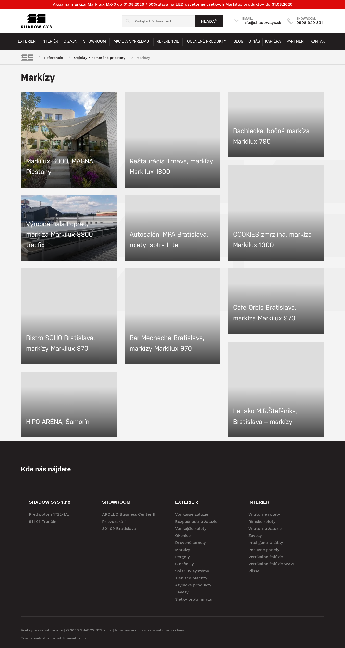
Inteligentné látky (265, 542)
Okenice (183, 535)
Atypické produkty (193, 585)
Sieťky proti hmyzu (193, 599)
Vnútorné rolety (264, 514)
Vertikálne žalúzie (265, 556)
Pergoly (182, 556)
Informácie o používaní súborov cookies (149, 630)
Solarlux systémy (192, 570)
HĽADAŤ (209, 21)
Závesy (182, 592)
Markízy (182, 549)
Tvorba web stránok (38, 638)
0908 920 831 (309, 21)
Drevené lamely (190, 542)
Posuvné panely (263, 549)
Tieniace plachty (191, 578)
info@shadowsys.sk (261, 21)
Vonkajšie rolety (191, 528)
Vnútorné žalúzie (265, 528)
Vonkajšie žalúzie (191, 514)
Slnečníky (184, 563)
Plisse (253, 570)
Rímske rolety (262, 521)
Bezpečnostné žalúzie (196, 521)
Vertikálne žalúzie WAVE (272, 563)
